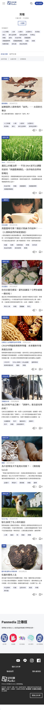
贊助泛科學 (36, 695)
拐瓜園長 (5, 286)
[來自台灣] (22, 387)
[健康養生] (22, 328)
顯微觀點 (5, 103)
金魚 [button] (10, 38)
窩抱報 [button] (22, 483)
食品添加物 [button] (23, 44)
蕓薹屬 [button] (22, 306)
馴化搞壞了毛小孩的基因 (13, 522)
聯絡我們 (10, 671)
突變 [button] (23, 535)
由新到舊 (4, 59)
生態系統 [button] (23, 587)
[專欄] (22, 557)
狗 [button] (17, 535)
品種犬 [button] (6, 483)
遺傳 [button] (35, 483)
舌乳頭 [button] (14, 44)
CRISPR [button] (7, 362)
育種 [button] (4, 38)
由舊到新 (13, 59)
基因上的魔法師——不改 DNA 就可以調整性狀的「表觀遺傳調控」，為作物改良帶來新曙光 (21, 169)
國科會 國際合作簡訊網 (9, 571)
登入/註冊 (39, 3)
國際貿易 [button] (35, 362)
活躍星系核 (5, 401)
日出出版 (5, 225)
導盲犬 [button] (14, 483)
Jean (3, 162)
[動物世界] (22, 448)
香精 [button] (25, 248)
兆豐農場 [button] (7, 421)
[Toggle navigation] (4, 3)
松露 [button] (15, 587)
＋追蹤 (22, 23)
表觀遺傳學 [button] (6, 41)
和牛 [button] (15, 421)
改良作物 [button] (18, 38)
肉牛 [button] (5, 424)
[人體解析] (22, 210)
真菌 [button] (30, 587)
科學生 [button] (32, 35)
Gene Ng (5, 519)
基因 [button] (12, 535)
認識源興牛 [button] (20, 424)
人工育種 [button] (5, 32)
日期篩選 (23, 59)
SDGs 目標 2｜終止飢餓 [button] (21, 362)
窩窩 (3, 463)
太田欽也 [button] (29, 32)
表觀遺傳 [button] (27, 38)
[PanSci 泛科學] (13, 3)
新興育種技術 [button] (8, 365)
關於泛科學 (16, 666)
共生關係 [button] (7, 587)
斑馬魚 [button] (37, 32)
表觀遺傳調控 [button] (18, 41)
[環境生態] (22, 504)
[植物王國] (22, 148)
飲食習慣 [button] (18, 248)
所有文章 (4, 54)
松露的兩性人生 (9, 574)
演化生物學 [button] (13, 35)
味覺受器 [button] (5, 44)
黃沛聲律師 (28, 689)
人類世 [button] (20, 32)
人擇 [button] (13, 32)
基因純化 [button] (23, 421)
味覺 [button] (33, 41)
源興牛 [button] (31, 421)
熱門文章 (12, 54)
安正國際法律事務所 (37, 689)
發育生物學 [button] (23, 35)
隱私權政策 (36, 671)
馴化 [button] (28, 306)
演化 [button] (4, 35)
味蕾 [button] (27, 41)
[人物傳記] (22, 89)
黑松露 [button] (6, 591)
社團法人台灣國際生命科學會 (11, 342)
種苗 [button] (18, 365)
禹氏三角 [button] (7, 306)
